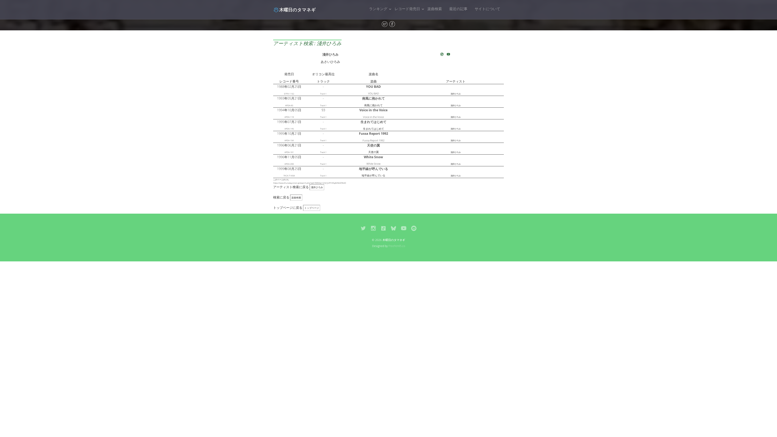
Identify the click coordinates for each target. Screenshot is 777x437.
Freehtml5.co (396, 246)
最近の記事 (458, 8)
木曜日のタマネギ (297, 9)
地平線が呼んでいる (373, 169)
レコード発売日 (407, 8)
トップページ (311, 208)
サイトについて (487, 8)
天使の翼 (373, 145)
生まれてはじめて (373, 122)
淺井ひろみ (330, 54)
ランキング (378, 8)
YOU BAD (373, 86)
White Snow (373, 157)
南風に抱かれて (373, 98)
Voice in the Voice (373, 110)
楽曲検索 (434, 8)
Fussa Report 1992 (373, 133)
